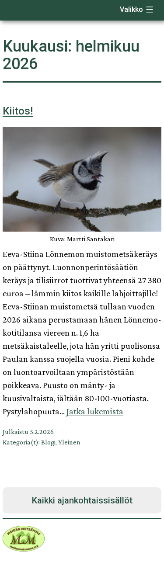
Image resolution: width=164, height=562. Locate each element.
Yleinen (69, 442)
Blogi (48, 442)
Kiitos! (18, 111)
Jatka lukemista (94, 411)
